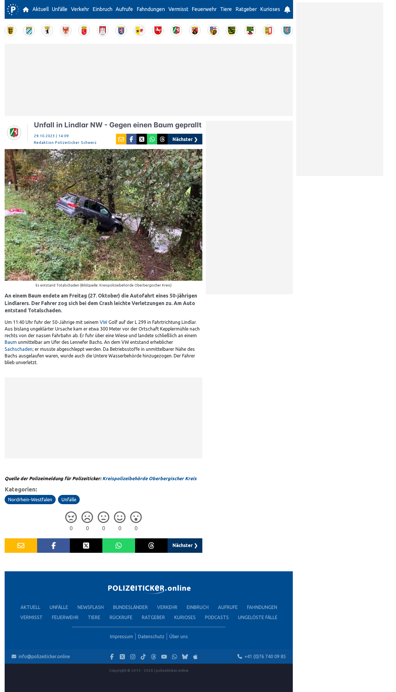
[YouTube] (164, 657)
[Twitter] (122, 657)
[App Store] (195, 657)
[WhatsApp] (174, 657)
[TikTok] (143, 657)
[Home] (13, 9)
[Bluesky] (185, 657)
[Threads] (154, 657)
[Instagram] (133, 657)
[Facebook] (112, 657)
